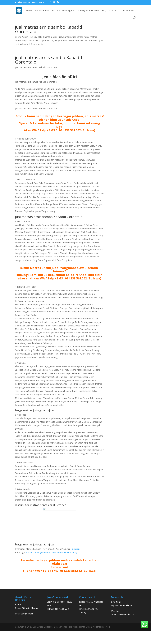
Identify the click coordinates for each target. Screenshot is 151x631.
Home (29, 10)
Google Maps (26, 613)
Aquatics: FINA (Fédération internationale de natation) (51, 552)
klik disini (76, 549)
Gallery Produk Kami (88, 10)
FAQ (104, 10)
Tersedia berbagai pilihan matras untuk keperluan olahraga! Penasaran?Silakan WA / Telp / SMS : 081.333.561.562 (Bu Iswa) (59, 565)
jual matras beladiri (89, 40)
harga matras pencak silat (41, 40)
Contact (113, 10)
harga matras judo (53, 36)
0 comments (37, 44)
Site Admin (23, 36)
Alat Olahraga (64, 10)
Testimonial (127, 10)
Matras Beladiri (43, 10)
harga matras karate (73, 36)
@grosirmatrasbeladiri (121, 605)
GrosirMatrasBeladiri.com (123, 614)
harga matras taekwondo (67, 40)
